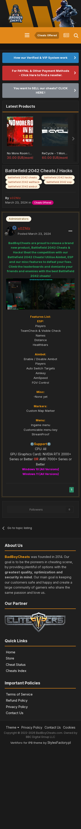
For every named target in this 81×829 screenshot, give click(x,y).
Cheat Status (16, 664)
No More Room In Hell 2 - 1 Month (20, 153)
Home (10, 652)
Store (10, 658)
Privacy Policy (17, 707)
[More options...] (70, 231)
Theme (11, 727)
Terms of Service (19, 694)
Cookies (69, 727)
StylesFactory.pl (59, 742)
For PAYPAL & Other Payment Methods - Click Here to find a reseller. (40, 73)
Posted (34, 233)
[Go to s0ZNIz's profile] (10, 231)
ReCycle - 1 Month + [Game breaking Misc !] (55, 153)
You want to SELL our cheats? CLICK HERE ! (41, 90)
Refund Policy (16, 700)
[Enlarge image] (40, 293)
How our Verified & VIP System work (41, 57)
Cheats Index (16, 671)
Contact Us (14, 713)
